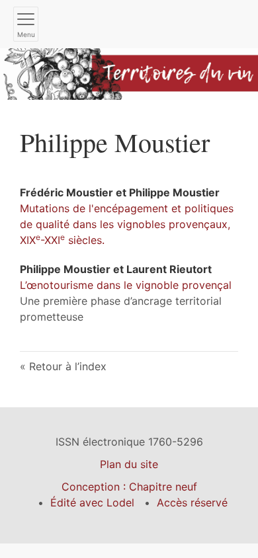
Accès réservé (192, 502)
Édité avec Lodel (92, 502)
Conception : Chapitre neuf (129, 486)
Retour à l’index (68, 366)
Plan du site (129, 464)
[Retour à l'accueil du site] (129, 72)
